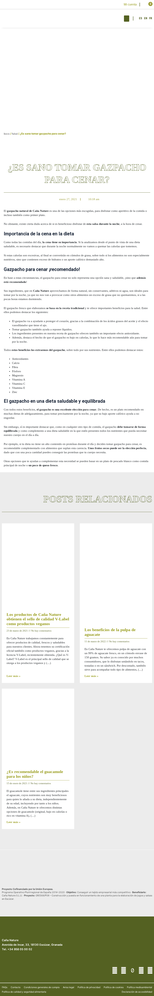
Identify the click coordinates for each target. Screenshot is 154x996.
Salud (15, 133)
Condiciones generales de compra (42, 987)
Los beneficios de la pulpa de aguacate (110, 632)
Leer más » (13, 676)
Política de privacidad (89, 987)
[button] (126, 18)
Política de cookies (114, 987)
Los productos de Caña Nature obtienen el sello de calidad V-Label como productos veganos (38, 619)
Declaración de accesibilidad (137, 991)
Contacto (15, 987)
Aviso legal (68, 987)
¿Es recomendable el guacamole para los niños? (35, 774)
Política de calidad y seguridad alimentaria (24, 991)
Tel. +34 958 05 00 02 (17, 949)
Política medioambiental (139, 987)
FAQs (4, 987)
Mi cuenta (130, 4)
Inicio (7, 133)
